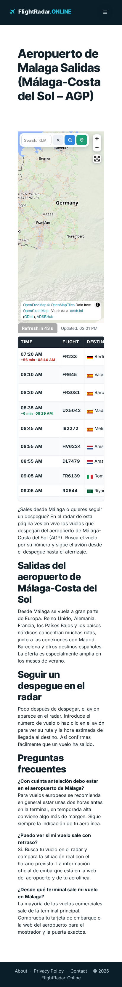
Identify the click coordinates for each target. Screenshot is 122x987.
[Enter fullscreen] (97, 158)
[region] (61, 227)
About (21, 971)
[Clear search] (58, 140)
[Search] (70, 140)
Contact (78, 971)
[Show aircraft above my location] (81, 140)
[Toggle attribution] (97, 316)
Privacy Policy (49, 971)
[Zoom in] (97, 138)
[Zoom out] (97, 147)
